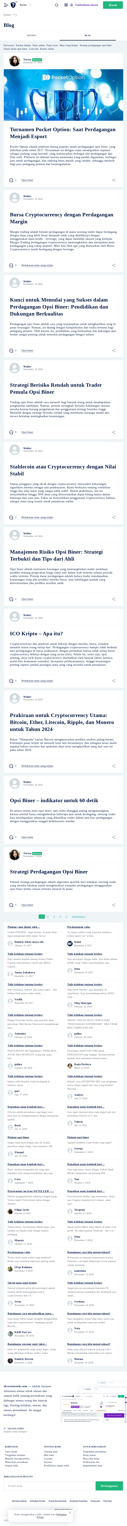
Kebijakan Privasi (37, 1501)
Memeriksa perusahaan (16, 1462)
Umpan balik (11, 1465)
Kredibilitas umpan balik (56, 1465)
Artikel (32, 35)
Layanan (48, 1458)
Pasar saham (39, 45)
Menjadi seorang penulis (17, 1458)
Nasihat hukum (23, 45)
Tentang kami (51, 1451)
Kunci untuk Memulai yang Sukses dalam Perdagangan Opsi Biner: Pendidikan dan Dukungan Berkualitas (59, 307)
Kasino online (47, 49)
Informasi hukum (19, 1501)
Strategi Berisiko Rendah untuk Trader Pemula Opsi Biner (56, 388)
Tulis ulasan (11, 1451)
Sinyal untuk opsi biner (15, 49)
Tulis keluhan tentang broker (25, 953)
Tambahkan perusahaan (94, 1451)
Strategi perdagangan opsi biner (96, 45)
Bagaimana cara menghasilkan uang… (31, 1313)
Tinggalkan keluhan (15, 1455)
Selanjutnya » (79, 916)
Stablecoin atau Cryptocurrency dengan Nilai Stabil (63, 470)
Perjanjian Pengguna (78, 1501)
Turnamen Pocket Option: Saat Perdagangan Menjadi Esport (63, 132)
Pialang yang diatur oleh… (24, 927)
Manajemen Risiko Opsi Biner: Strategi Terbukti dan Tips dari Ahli (56, 555)
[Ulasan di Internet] (14, 4)
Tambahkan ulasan (86, 4)
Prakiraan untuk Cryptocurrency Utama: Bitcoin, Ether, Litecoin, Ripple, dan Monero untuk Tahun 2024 (62, 722)
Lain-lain (34, 49)
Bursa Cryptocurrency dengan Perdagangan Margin (61, 218)
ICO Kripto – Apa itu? (36, 633)
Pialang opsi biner (18, 1137)
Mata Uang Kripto (69, 45)
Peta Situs (107, 1501)
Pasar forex (52, 45)
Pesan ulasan (89, 1455)
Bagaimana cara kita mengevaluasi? (88, 1252)
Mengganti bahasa (63, 1509)
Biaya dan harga (91, 1458)
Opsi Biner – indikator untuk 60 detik (54, 800)
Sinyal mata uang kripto (22, 1282)
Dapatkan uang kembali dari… (26, 1106)
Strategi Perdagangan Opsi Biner (49, 872)
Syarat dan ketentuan (57, 1501)
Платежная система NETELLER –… (31, 1191)
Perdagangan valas (78, 927)
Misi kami (49, 1455)
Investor (48, 1462)
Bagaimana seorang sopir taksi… (27, 1344)
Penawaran (95, 1501)
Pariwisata (9, 45)
